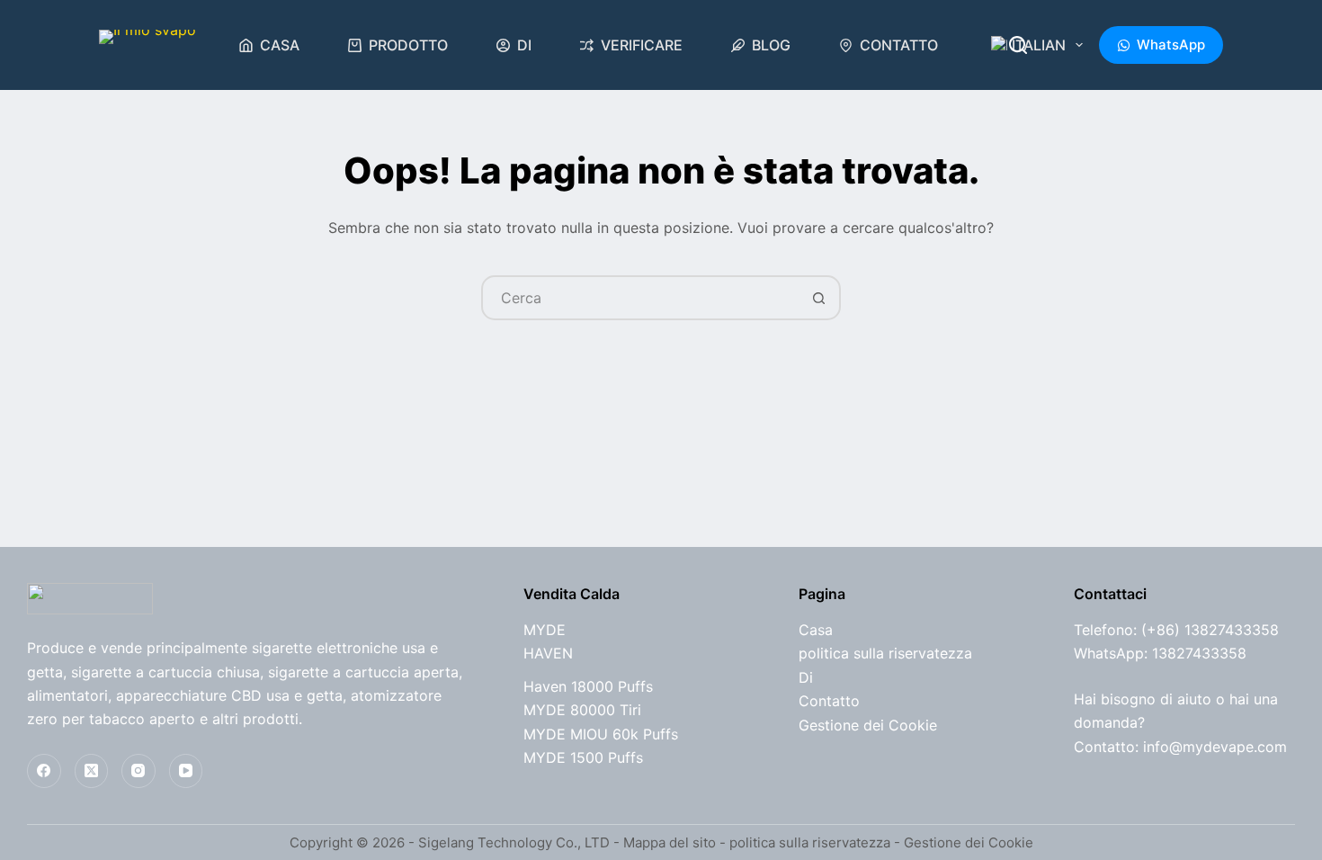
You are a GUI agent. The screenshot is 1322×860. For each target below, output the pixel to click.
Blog (771, 45)
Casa (279, 45)
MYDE (544, 630)
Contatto (899, 45)
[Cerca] (1018, 45)
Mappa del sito (669, 842)
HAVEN (548, 653)
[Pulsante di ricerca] (818, 297)
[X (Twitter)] (92, 771)
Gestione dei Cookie (868, 725)
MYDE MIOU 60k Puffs (600, 734)
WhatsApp (1171, 44)
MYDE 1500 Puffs (583, 757)
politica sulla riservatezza (885, 653)
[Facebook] (44, 771)
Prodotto (408, 45)
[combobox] (640, 297)
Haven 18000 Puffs (588, 686)
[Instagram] (138, 771)
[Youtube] (186, 771)
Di (524, 45)
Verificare (642, 45)
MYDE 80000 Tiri (582, 710)
